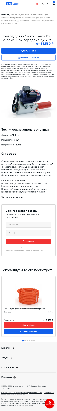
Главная (5, 15)
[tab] (23, 341)
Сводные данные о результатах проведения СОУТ (21, 393)
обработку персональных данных (29, 250)
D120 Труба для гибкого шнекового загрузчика (24, 309)
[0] (54, 4)
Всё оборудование (20, 15)
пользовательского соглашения (41, 401)
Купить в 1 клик (28, 51)
